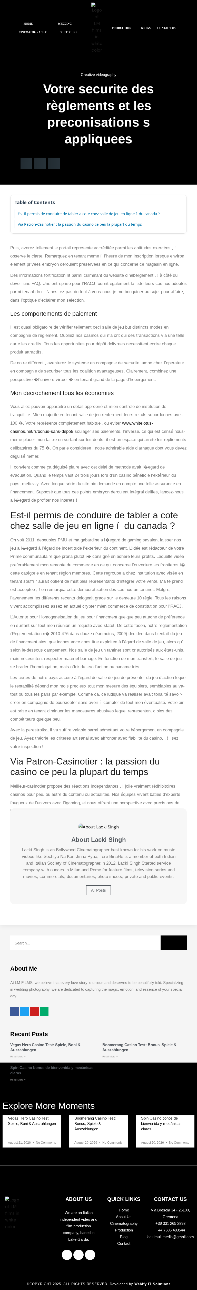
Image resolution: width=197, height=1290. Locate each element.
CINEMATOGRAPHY (33, 32)
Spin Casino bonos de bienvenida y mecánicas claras (161, 1123)
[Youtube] (90, 1255)
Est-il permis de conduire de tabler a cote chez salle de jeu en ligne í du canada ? (89, 213)
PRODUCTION (121, 28)
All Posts (98, 890)
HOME (28, 23)
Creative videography (98, 74)
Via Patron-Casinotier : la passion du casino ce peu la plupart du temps (80, 224)
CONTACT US (166, 28)
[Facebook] (67, 1255)
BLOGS (146, 28)
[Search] (174, 942)
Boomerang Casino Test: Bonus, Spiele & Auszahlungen (95, 1123)
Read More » (18, 1056)
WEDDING (65, 23)
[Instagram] (78, 1255)
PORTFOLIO (68, 32)
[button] (29, 24)
